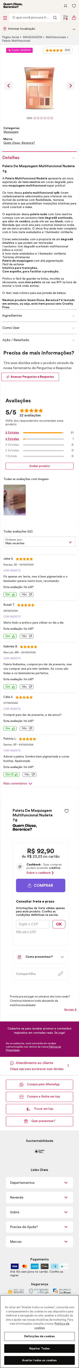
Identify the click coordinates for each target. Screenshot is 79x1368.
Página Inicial (11, 37)
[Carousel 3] (38, 118)
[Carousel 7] (52, 118)
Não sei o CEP (26, 931)
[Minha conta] (65, 6)
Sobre (14, 1212)
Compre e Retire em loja (43, 1096)
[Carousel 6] (48, 118)
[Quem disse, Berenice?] (12, 6)
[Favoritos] (74, 6)
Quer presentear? (43, 1121)
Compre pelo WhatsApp (43, 1084)
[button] (66, 811)
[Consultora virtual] (65, 17)
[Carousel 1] (29, 118)
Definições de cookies (39, 1336)
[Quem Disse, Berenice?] (25, 829)
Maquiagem (33, 37)
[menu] (5, 17)
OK (59, 924)
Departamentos (22, 1182)
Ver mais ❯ (70, 1009)
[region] (39, 1331)
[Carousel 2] (35, 118)
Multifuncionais (56, 37)
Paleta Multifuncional (16, 40)
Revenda (16, 1197)
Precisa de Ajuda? (24, 1227)
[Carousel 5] (45, 118)
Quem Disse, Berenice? (19, 142)
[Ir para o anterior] (8, 85)
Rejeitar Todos (39, 1348)
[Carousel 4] (41, 118)
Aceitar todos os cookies (39, 1360)
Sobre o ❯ (40, 872)
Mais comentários (15, 783)
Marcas (15, 1241)
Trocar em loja (43, 1108)
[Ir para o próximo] (70, 85)
